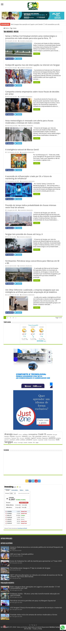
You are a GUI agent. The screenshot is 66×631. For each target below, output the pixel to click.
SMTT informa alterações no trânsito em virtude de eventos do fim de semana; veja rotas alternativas (36, 575)
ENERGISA (25, 436)
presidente (29, 439)
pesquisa (58, 438)
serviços (15, 442)
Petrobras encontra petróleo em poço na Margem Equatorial (33, 600)
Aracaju (8, 434)
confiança (25, 434)
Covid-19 (42, 434)
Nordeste (39, 438)
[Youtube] (36, 480)
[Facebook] (30, 480)
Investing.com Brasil (22, 528)
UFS (34, 442)
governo (44, 436)
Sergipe (8, 441)
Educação (55, 434)
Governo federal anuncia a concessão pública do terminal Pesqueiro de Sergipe (36, 547)
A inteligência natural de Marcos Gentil (22, 149)
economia (49, 434)
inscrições (52, 436)
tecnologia (20, 442)
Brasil (15, 434)
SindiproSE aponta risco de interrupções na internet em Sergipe (32, 65)
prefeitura (22, 439)
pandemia (52, 438)
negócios (33, 438)
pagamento (45, 438)
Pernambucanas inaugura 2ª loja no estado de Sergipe (30, 568)
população (12, 439)
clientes (20, 434)
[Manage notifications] (4, 626)
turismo (30, 442)
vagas (37, 442)
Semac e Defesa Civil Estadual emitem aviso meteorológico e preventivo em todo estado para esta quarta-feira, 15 (31, 37)
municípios (27, 438)
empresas (12, 436)
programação (40, 439)
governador (38, 436)
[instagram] (39, 480)
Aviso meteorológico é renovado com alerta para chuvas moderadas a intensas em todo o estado (29, 121)
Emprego (6, 436)
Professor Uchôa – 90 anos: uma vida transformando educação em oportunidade (32, 24)
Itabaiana (14, 438)
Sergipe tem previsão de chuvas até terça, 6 (24, 234)
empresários (18, 436)
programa (35, 439)
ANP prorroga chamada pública (21, 554)
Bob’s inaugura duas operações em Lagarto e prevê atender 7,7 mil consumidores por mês (35, 587)
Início (7, 28)
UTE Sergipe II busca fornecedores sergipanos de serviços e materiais (36, 607)
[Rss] (26, 480)
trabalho (25, 442)
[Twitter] (33, 480)
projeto (46, 439)
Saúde (57, 439)
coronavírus (32, 434)
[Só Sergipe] (33, 6)
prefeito (18, 439)
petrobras (6, 439)
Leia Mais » (36, 53)
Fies (33, 436)
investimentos (7, 438)
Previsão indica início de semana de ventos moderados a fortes (33, 614)
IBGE (49, 436)
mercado (22, 438)
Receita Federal (51, 439)
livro (18, 438)
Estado (30, 436)
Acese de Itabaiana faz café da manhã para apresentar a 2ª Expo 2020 (36, 561)
